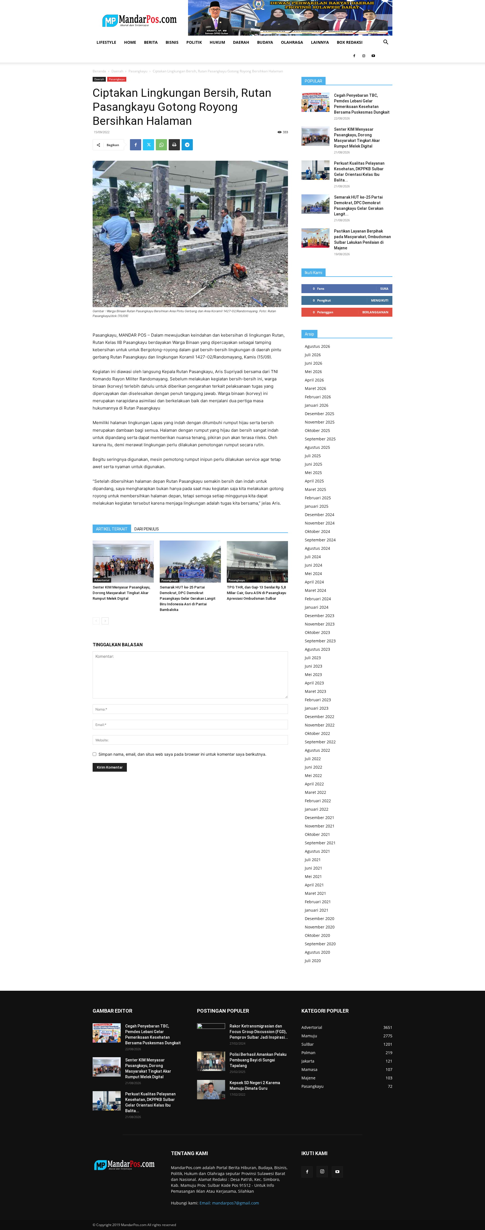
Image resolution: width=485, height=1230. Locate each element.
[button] (385, 42)
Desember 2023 (319, 615)
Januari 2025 (316, 506)
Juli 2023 (313, 657)
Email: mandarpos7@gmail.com (229, 1203)
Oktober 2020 (317, 935)
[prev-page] (96, 620)
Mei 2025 (313, 472)
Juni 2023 (313, 666)
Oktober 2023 (317, 632)
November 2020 (320, 927)
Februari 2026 (318, 396)
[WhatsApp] (161, 144)
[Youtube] (373, 56)
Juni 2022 (313, 767)
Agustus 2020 (317, 952)
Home (130, 42)
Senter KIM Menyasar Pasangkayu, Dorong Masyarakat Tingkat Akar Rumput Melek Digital (121, 593)
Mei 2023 (313, 674)
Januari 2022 (316, 809)
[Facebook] (354, 56)
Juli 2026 (313, 354)
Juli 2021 (313, 859)
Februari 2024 (318, 598)
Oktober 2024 (317, 531)
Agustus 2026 (317, 346)
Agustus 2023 (317, 649)
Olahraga (292, 42)
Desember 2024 (319, 514)
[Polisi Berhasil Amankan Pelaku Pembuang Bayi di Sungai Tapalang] (211, 1061)
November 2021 (320, 826)
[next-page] (105, 620)
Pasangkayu (138, 71)
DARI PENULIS (146, 529)
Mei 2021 (313, 876)
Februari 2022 (318, 800)
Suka (384, 288)
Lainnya (320, 42)
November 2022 (320, 725)
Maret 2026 (315, 388)
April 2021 (314, 885)
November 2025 (320, 422)
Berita (151, 42)
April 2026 (314, 380)
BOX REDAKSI (350, 42)
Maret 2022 (315, 792)
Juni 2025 (313, 464)
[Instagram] (364, 56)
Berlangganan (375, 312)
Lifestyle (106, 42)
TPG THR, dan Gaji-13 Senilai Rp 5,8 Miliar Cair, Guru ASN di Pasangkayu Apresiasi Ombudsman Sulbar (256, 593)
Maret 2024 (315, 590)
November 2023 (320, 624)
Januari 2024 (316, 607)
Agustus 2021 (317, 851)
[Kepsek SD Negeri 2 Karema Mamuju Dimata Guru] (211, 1089)
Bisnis (172, 42)
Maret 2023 (315, 691)
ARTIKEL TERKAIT (112, 529)
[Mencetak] (174, 144)
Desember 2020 (319, 918)
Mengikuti (379, 300)
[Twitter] (148, 144)
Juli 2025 (313, 455)
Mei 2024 (313, 573)
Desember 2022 (319, 716)
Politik (194, 42)
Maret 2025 (315, 489)
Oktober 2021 (317, 834)
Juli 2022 (313, 758)
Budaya (265, 42)
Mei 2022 (313, 775)
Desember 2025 (319, 413)
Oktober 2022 (317, 733)
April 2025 (314, 481)
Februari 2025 (318, 497)
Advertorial (101, 580)
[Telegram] (187, 144)
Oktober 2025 (317, 430)
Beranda (99, 71)
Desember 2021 (319, 817)
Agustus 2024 (317, 548)
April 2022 (314, 784)
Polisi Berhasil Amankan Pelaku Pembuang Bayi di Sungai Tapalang (258, 1060)
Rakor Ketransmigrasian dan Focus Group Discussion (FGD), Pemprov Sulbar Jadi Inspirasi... (259, 1032)
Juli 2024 (313, 556)
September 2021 (320, 842)
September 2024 (320, 539)
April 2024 (314, 582)
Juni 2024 (313, 565)
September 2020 (320, 943)
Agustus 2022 (317, 750)
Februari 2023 (318, 699)
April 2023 (314, 683)
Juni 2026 (313, 363)
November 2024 (320, 523)
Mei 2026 (313, 371)
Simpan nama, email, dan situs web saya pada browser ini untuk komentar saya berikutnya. (182, 754)
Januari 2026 (316, 405)
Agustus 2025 (317, 447)
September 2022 (320, 741)
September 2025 (320, 439)
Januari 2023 (316, 708)
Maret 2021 (315, 893)
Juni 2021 (313, 868)
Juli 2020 (313, 960)
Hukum (217, 42)
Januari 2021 (316, 910)
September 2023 (320, 640)
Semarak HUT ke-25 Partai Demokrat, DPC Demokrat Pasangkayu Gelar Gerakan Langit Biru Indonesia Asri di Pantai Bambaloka (188, 598)
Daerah (241, 42)
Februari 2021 (318, 901)
